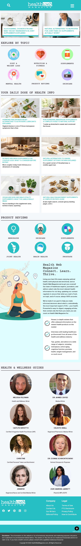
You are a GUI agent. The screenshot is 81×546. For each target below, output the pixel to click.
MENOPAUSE (13, 238)
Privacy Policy (67, 511)
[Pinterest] (14, 510)
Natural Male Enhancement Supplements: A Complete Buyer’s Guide (60, 198)
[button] (9, 5)
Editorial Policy (52, 514)
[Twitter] (8, 510)
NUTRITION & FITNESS (40, 64)
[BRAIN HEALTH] (40, 247)
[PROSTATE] (67, 247)
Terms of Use (67, 505)
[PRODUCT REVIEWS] (40, 74)
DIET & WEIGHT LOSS (13, 64)
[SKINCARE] (67, 74)
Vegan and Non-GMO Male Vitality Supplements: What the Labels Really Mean (18, 199)
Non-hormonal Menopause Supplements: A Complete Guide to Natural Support (60, 121)
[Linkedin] (19, 510)
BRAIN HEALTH (40, 257)
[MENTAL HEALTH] (13, 74)
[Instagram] (25, 510)
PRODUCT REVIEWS (40, 84)
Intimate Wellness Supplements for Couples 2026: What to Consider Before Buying (19, 160)
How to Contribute (69, 514)
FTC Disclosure (68, 508)
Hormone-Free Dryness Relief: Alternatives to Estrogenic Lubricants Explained (19, 121)
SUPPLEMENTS (67, 63)
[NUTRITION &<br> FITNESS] (40, 54)
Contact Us (50, 508)
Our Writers (51, 511)
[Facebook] (3, 510)
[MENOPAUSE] (13, 229)
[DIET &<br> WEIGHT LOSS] (13, 54)
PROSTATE (67, 257)
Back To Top (76, 531)
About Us (50, 505)
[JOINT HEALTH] (13, 247)
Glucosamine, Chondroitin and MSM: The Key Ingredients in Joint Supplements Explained (19, 31)
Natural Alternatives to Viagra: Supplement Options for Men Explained (59, 159)
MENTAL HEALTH (13, 84)
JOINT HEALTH (13, 257)
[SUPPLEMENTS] (67, 54)
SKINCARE (67, 84)
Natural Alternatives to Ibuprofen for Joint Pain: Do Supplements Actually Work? (61, 31)
